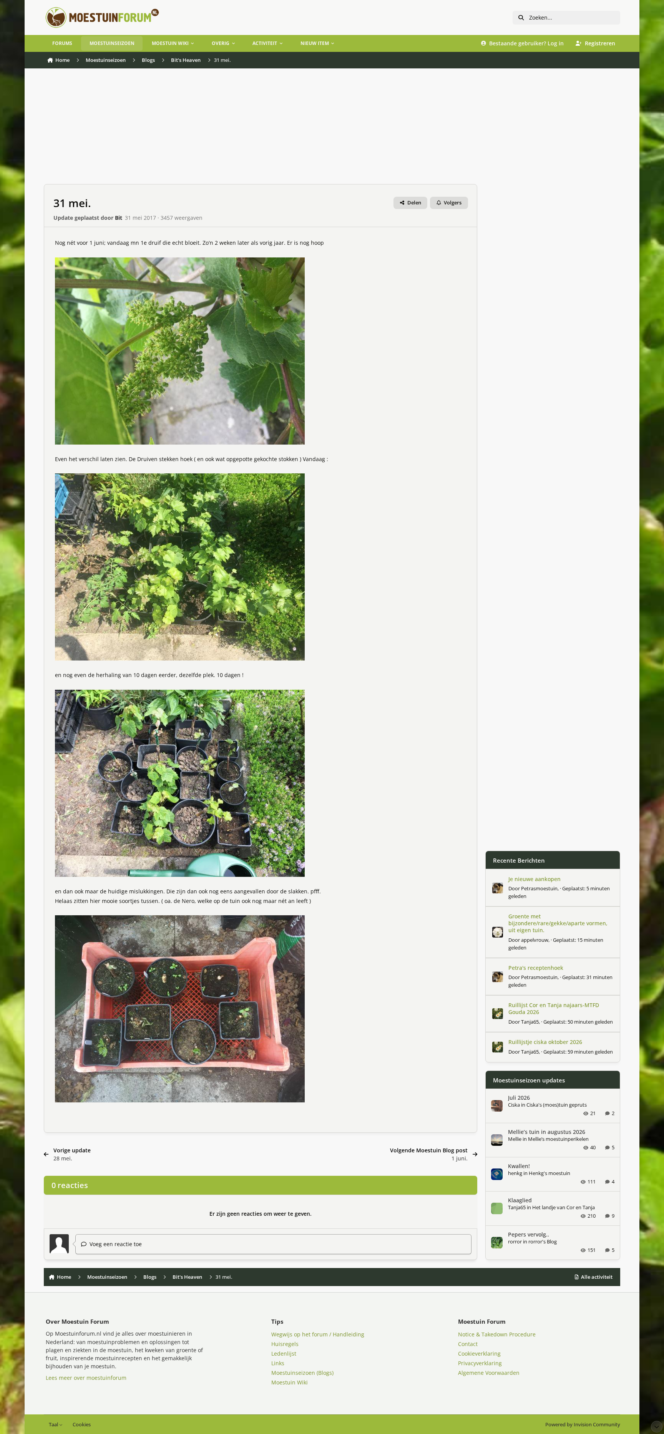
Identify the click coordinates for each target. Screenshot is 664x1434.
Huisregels (285, 1344)
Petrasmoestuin (539, 888)
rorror (515, 1241)
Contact (468, 1344)
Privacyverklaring (480, 1363)
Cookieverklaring (479, 1353)
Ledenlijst (283, 1353)
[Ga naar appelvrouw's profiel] (497, 932)
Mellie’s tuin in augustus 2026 (546, 1131)
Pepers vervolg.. (528, 1234)
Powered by (582, 1424)
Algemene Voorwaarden (489, 1372)
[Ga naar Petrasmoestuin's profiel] (497, 888)
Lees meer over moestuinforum (86, 1377)
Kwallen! (519, 1166)
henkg (515, 1173)
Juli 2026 (519, 1097)
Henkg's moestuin (549, 1173)
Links (277, 1363)
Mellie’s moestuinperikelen (558, 1138)
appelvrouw (534, 939)
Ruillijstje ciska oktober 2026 (545, 1042)
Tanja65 (530, 1021)
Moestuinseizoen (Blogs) (302, 1372)
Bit (118, 217)
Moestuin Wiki (289, 1382)
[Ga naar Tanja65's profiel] (497, 1013)
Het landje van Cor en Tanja (563, 1207)
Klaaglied (520, 1200)
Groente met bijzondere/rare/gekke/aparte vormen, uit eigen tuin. (558, 923)
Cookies (82, 1424)
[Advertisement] (260, 130)
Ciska (514, 1104)
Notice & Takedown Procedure (497, 1334)
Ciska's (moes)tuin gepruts (556, 1104)
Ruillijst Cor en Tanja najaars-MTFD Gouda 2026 (553, 1008)
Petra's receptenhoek (535, 967)
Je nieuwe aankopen (534, 879)
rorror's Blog (542, 1241)
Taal (54, 1424)
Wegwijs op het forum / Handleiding (317, 1334)
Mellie (514, 1138)
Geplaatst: (578, 1021)
